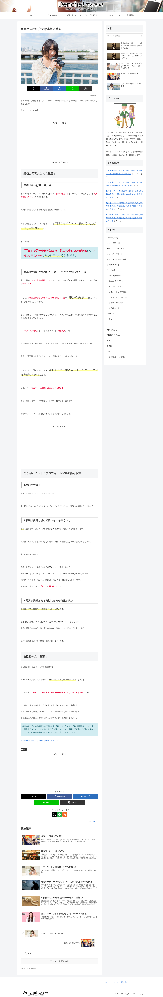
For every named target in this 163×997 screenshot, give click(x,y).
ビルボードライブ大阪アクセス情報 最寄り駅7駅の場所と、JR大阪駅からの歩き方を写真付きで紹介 (124, 194)
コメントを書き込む (59, 961)
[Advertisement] (59, 140)
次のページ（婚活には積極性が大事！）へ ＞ (39, 740)
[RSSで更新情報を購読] (64, 814)
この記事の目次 (56, 162)
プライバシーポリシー (112, 982)
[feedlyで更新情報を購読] (59, 814)
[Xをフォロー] (54, 814)
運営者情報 (124, 982)
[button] (85, 88)
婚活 (24, 749)
